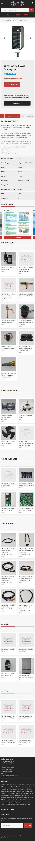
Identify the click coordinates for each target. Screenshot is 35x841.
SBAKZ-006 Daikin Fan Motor (25, 416)
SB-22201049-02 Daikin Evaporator (8, 650)
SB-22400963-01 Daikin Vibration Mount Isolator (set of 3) (26, 269)
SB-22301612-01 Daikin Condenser (26, 650)
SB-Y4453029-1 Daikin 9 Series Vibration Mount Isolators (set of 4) (26, 444)
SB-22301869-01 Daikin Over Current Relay (8, 675)
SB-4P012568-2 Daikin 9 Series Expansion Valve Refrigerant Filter (8, 375)
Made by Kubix (4, 838)
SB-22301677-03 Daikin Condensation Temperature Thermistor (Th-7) (8, 579)
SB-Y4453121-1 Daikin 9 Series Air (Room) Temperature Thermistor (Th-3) (26, 608)
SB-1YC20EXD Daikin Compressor (7, 269)
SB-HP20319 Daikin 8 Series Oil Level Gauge (8, 717)
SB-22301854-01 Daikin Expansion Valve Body (26, 295)
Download (18, 237)
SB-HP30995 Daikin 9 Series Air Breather (25, 741)
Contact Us (17, 103)
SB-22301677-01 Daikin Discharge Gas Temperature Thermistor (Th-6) (8, 551)
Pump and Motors (12, 116)
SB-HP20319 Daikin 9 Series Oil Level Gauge (8, 741)
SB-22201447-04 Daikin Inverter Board (8, 485)
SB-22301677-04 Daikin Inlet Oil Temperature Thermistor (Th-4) (26, 579)
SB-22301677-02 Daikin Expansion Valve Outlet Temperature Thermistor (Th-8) (26, 551)
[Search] (31, 10)
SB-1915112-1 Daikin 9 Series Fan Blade (8, 443)
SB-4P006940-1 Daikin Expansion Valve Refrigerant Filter (8, 296)
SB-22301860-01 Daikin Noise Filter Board (8, 509)
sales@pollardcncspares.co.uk (9, 776)
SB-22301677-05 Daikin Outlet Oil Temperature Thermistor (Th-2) (8, 607)
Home (2, 20)
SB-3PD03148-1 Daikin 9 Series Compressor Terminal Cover (26, 349)
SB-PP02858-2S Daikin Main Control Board (26, 509)
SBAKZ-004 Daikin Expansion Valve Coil (7, 348)
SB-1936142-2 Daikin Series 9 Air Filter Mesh (26, 677)
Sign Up (28, 825)
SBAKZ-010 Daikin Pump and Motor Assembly (6, 417)
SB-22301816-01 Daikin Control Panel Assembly (26, 485)
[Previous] (5, 38)
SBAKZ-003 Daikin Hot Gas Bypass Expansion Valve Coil (26, 322)
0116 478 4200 (23, 97)
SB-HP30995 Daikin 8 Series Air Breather (25, 717)
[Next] (30, 38)
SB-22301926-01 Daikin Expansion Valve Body (8, 321)
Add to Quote (11, 84)
